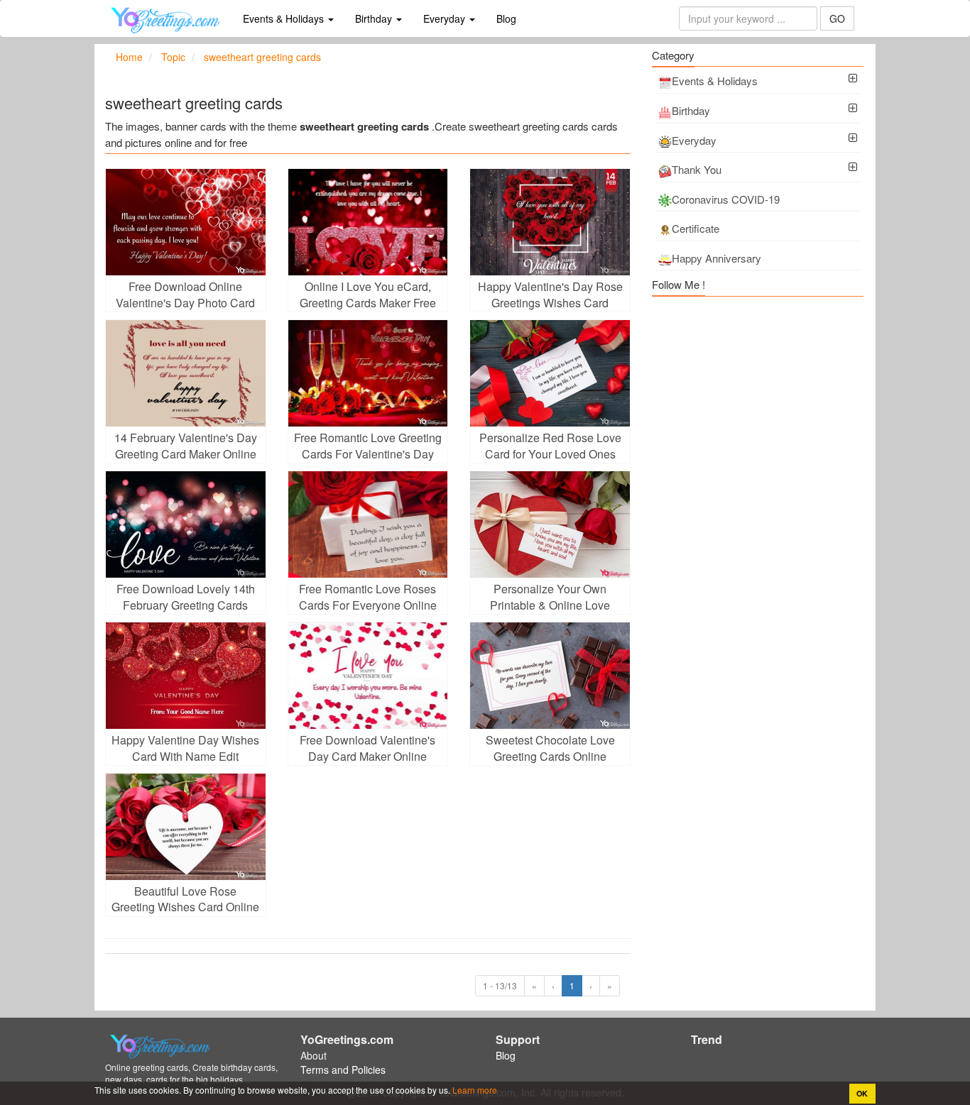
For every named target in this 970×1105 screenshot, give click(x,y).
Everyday (694, 140)
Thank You (696, 169)
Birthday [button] (375, 18)
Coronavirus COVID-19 (726, 199)
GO (837, 18)
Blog (506, 18)
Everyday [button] (445, 18)
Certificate (695, 228)
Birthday (691, 110)
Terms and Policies (343, 1069)
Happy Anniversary (716, 258)
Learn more (473, 1090)
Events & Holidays (715, 80)
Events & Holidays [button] (285, 18)
